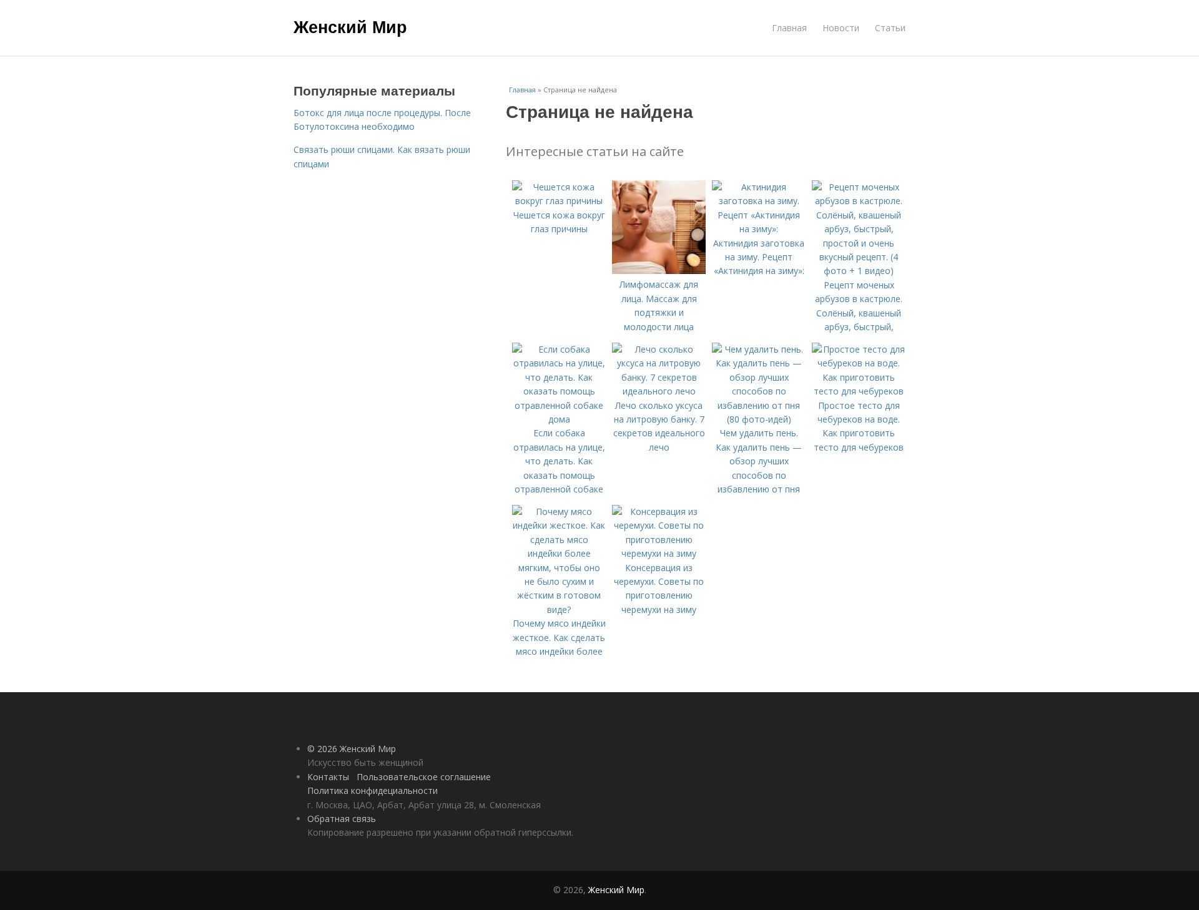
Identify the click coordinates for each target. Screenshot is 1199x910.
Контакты (328, 777)
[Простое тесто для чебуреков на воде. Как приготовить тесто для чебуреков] (858, 391)
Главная (789, 28)
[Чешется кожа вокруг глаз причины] (559, 201)
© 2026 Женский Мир (351, 749)
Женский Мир (350, 26)
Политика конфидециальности (372, 790)
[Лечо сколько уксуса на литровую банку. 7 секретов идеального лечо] (659, 391)
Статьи (890, 28)
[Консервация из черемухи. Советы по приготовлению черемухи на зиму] (659, 553)
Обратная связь (341, 818)
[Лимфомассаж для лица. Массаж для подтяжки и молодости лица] (659, 270)
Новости (840, 28)
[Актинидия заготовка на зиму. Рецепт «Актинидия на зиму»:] (759, 229)
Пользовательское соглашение (424, 777)
